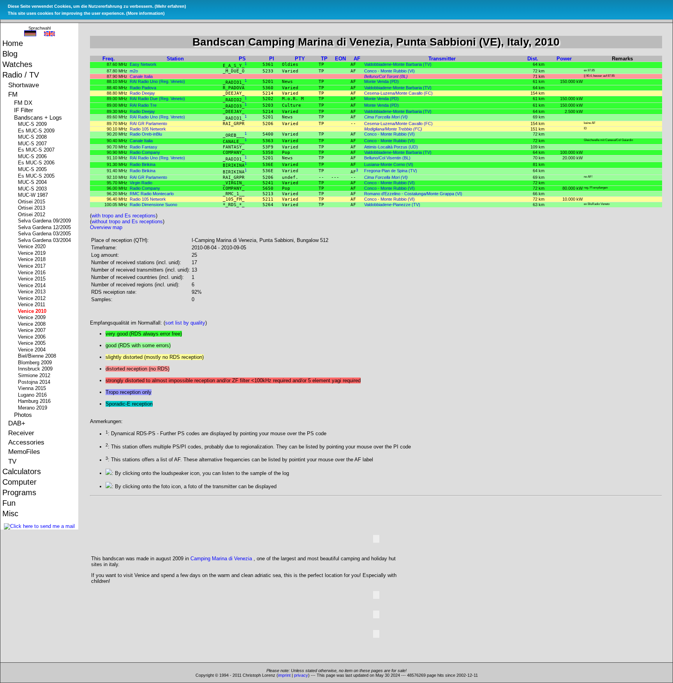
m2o (134, 71)
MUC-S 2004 (33, 182)
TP (324, 59)
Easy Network (143, 64)
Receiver (22, 433)
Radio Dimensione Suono (153, 204)
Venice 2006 (33, 337)
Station (175, 59)
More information (145, 13)
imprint (284, 675)
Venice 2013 (33, 292)
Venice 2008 (33, 324)
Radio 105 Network (148, 129)
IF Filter (24, 110)
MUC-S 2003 (33, 189)
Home (13, 43)
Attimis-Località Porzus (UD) (391, 147)
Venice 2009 (33, 317)
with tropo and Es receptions (124, 216)
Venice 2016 (33, 272)
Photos (24, 415)
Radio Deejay (142, 93)
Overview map (106, 227)
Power (564, 59)
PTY (300, 59)
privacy (301, 675)
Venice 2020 (33, 246)
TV (13, 461)
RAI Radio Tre (143, 105)
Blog (11, 53)
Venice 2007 (33, 330)
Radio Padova (143, 87)
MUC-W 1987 (34, 195)
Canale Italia (141, 76)
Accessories (27, 442)
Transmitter (442, 59)
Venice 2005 (33, 343)
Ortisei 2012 (32, 214)
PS (242, 59)
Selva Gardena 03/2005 (45, 233)
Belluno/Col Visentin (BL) (387, 157)
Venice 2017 (33, 266)
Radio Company (145, 152)
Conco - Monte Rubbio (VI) (389, 71)
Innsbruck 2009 (36, 369)
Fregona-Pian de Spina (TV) (390, 170)
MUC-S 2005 (33, 169)
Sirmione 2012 (35, 375)
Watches (18, 64)
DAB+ (17, 423)
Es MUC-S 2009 (37, 131)
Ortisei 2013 (32, 208)
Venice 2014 (33, 285)
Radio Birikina (142, 164)
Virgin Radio (141, 182)
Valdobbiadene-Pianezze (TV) (392, 204)
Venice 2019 (33, 253)
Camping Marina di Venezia (221, 558)
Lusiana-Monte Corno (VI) (388, 164)
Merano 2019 (33, 408)
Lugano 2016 (33, 395)
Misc (11, 513)
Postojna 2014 (35, 382)
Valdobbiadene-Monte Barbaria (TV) (398, 64)
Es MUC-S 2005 (37, 176)
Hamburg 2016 (35, 401)
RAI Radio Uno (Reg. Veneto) (157, 81)
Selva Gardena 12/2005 (45, 227)
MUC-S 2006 (33, 156)
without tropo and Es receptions (127, 221)
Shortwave (24, 85)
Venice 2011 (32, 304)
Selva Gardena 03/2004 (45, 240)
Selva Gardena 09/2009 (45, 221)
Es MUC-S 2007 (37, 150)
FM (14, 94)
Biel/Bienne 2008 (38, 356)
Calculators (22, 471)
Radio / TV (21, 75)
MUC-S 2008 (33, 137)
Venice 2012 (33, 298)
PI (271, 59)
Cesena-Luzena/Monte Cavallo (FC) (398, 93)
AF (357, 59)
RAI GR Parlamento (148, 123)
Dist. (532, 59)
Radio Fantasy (143, 147)
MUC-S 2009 (33, 124)
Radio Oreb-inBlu (146, 134)
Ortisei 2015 (32, 202)
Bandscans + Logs (39, 118)
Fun (10, 503)
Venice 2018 (33, 259)
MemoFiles (25, 451)
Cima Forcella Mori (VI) (386, 117)
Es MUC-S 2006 (37, 163)
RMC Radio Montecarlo (152, 193)
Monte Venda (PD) (381, 81)
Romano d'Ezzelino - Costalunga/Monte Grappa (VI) (413, 193)
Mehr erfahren (170, 6)
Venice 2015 (33, 279)
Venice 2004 (33, 350)
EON (340, 59)
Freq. (108, 59)
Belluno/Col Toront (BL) (386, 76)
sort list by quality (185, 323)
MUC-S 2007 (33, 143)
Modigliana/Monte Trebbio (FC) (393, 129)
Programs (20, 492)
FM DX (24, 103)
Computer (20, 482)
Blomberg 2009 (36, 362)
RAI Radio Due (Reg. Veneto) (157, 98)
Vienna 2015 (33, 388)
